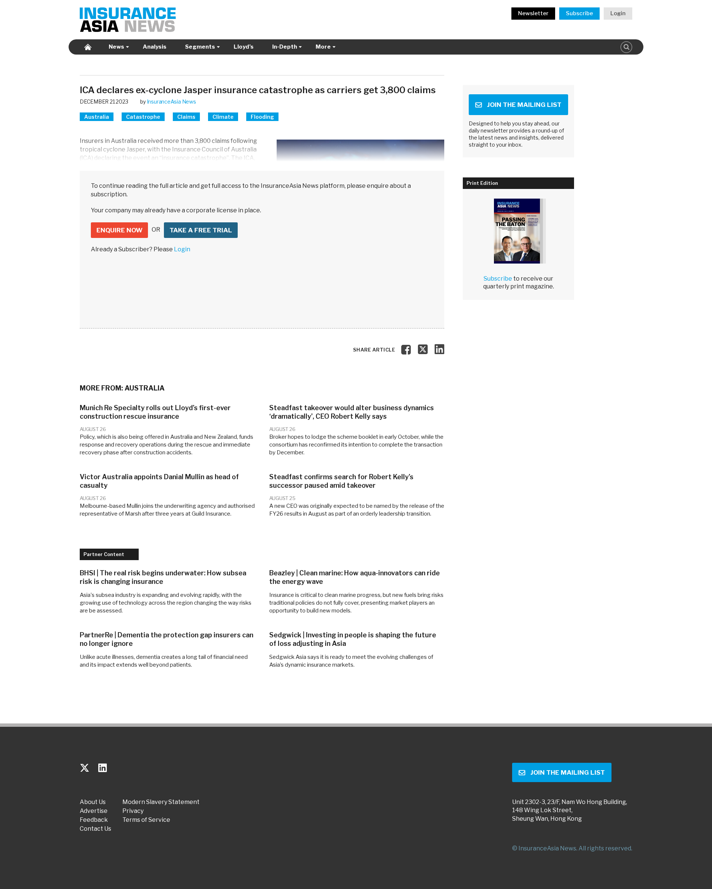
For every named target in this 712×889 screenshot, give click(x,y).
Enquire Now (119, 230)
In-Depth (284, 46)
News (116, 46)
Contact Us (95, 829)
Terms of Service (146, 820)
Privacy (133, 811)
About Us (93, 802)
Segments (200, 46)
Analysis (155, 46)
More (323, 46)
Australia (96, 117)
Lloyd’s (244, 46)
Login (618, 13)
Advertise (94, 811)
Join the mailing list (524, 104)
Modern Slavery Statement (161, 802)
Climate (223, 117)
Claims (186, 117)
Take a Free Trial (200, 230)
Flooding (262, 117)
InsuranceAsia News (171, 101)
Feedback (94, 820)
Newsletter (533, 13)
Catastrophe (143, 117)
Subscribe (579, 13)
